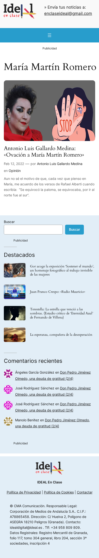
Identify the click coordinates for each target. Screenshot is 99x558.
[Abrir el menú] (49, 35)
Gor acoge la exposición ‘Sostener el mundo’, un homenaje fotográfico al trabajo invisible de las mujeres (62, 270)
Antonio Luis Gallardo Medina (59, 164)
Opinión (15, 171)
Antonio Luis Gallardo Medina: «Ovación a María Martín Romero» (44, 151)
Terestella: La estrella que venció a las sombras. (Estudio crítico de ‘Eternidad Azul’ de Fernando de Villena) (61, 313)
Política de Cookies (59, 492)
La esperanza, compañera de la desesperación (61, 335)
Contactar (85, 492)
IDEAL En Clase (49, 482)
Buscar (9, 222)
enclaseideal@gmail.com (68, 13)
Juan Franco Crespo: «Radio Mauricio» (57, 292)
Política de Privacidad (24, 492)
